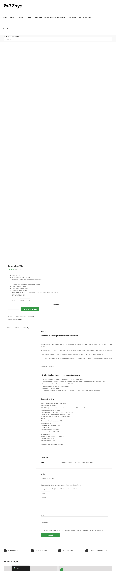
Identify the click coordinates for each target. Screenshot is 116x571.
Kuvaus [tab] (8, 328)
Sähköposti (44, 522)
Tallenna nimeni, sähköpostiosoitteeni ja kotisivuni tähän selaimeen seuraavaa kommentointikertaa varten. (73, 530)
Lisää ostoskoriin (30, 309)
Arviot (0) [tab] (26, 328)
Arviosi (43, 497)
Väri (13, 300)
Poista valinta (56, 304)
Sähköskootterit (17, 319)
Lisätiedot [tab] (16, 328)
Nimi (43, 515)
